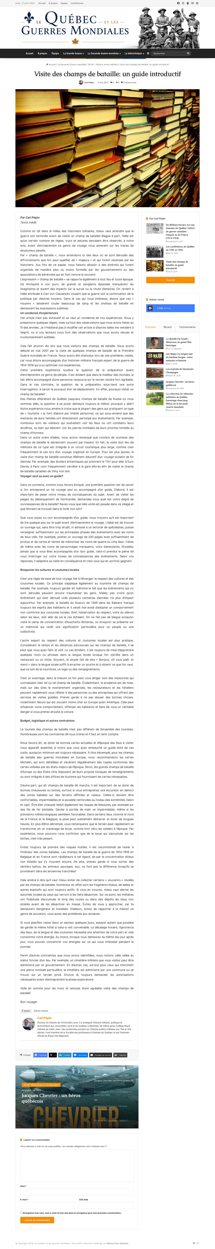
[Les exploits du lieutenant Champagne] (155, 372)
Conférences (77, 3)
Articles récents (41, 1011)
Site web (83, 1199)
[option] (77, 1096)
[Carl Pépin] (28, 1029)
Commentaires (187, 327)
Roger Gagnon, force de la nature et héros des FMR (50, 1098)
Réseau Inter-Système (117, 1243)
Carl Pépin (89, 82)
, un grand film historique (178, 342)
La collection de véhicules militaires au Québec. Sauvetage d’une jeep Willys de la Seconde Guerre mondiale (179, 400)
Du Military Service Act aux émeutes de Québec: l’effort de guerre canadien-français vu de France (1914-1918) (180, 231)
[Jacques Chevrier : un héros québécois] (155, 385)
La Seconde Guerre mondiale (103, 53)
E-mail (24, 1199)
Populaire (150, 327)
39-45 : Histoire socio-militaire (103, 64)
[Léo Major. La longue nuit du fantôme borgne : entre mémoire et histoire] (155, 358)
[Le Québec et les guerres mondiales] (107, 28)
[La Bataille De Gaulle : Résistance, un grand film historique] (155, 343)
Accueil (41, 3)
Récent (168, 327)
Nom (23, 1186)
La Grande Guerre (72, 53)
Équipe (64, 3)
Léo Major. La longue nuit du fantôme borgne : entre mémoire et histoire (179, 357)
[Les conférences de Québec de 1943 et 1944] (155, 251)
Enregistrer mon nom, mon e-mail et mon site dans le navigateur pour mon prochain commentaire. (72, 1213)
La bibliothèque (133, 53)
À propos (53, 3)
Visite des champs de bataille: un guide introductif (177, 265)
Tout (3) (170, 280)
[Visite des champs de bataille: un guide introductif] (155, 265)
